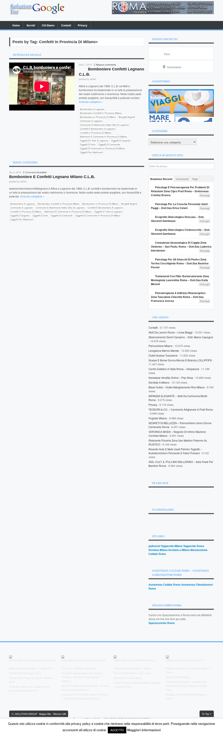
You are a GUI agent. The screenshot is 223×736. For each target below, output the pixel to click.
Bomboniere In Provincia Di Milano (98, 117)
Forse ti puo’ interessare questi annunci (32, 660)
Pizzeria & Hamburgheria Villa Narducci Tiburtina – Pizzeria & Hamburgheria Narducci (82, 677)
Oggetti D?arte (87, 144)
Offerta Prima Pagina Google (24, 678)
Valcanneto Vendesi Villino (22, 668)
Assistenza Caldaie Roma (165, 584)
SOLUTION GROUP (26, 714)
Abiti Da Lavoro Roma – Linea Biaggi (171, 332)
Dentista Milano (158, 550)
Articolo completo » (91, 102)
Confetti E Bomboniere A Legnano (97, 128)
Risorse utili (59, 714)
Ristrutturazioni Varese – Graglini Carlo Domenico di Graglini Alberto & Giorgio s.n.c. (186, 685)
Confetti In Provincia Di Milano (95, 132)
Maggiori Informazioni (144, 730)
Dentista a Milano (159, 382)
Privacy (82, 25)
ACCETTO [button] (117, 730)
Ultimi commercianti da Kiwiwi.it (184, 660)
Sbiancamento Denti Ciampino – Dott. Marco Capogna (181, 337)
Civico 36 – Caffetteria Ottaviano (78, 668)
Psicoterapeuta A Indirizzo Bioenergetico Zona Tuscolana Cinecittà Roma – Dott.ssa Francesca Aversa (178, 297)
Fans (167, 54)
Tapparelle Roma (193, 546)
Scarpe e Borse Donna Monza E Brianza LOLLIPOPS (180, 360)
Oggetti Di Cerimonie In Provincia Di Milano (102, 148)
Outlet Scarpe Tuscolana (163, 355)
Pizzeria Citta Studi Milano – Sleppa (132, 668)
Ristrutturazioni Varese (178, 677)
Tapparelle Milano (171, 546)
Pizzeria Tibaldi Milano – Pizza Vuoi (132, 673)
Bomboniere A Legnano (92, 109)
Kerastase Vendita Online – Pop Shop (171, 377)
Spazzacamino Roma (162, 623)
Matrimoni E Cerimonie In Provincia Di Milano (103, 136)
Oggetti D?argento (120, 140)
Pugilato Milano (158, 418)
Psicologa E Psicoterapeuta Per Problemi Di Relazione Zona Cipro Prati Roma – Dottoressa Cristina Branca (180, 191)
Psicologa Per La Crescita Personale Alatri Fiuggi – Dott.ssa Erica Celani (179, 206)
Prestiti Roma (16, 673)
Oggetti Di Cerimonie (109, 144)
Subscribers (172, 67)
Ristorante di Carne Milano (128, 678)
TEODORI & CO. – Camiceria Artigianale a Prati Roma (181, 409)
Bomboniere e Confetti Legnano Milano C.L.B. (52, 177)
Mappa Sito (45, 714)
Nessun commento (106, 64)
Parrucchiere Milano (160, 346)
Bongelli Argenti (127, 117)
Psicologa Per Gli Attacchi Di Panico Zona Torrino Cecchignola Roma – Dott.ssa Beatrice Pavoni (180, 263)
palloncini (154, 546)
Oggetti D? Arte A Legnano (94, 140)
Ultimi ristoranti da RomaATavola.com (83, 660)
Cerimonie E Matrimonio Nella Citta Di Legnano (104, 124)
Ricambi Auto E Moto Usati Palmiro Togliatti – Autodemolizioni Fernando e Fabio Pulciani (175, 451)
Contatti (66, 25)
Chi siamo (48, 25)
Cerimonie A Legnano (91, 120)
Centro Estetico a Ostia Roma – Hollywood (174, 369)
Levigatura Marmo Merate (164, 350)
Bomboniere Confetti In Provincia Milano (101, 113)
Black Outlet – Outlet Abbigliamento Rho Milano (177, 387)
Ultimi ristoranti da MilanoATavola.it (134, 660)
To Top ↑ (206, 714)
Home (16, 25)
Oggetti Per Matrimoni (91, 152)
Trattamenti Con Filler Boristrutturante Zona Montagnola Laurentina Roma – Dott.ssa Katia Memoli (180, 280)
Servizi (31, 25)
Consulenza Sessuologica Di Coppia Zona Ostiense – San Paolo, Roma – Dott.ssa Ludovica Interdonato (181, 246)
